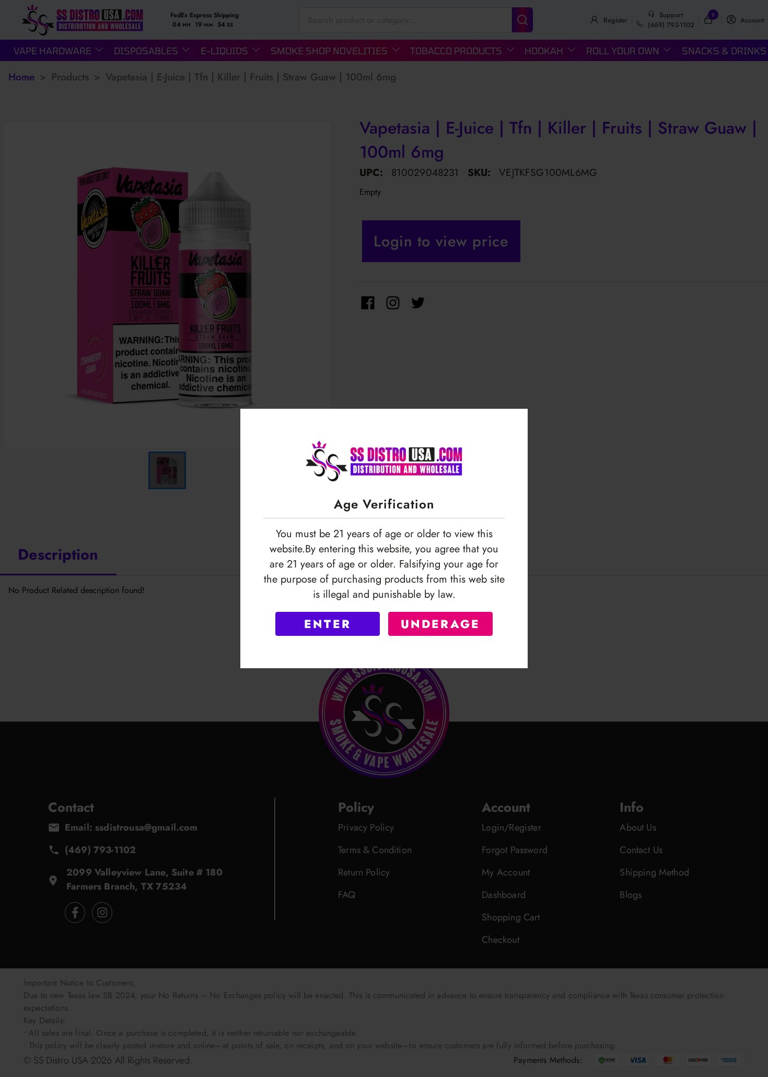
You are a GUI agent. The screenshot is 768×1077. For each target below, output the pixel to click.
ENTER (327, 624)
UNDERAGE (441, 624)
